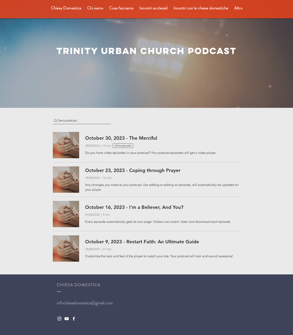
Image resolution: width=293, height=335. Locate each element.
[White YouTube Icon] (66, 318)
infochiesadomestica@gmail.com (85, 303)
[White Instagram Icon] (59, 318)
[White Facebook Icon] (73, 318)
